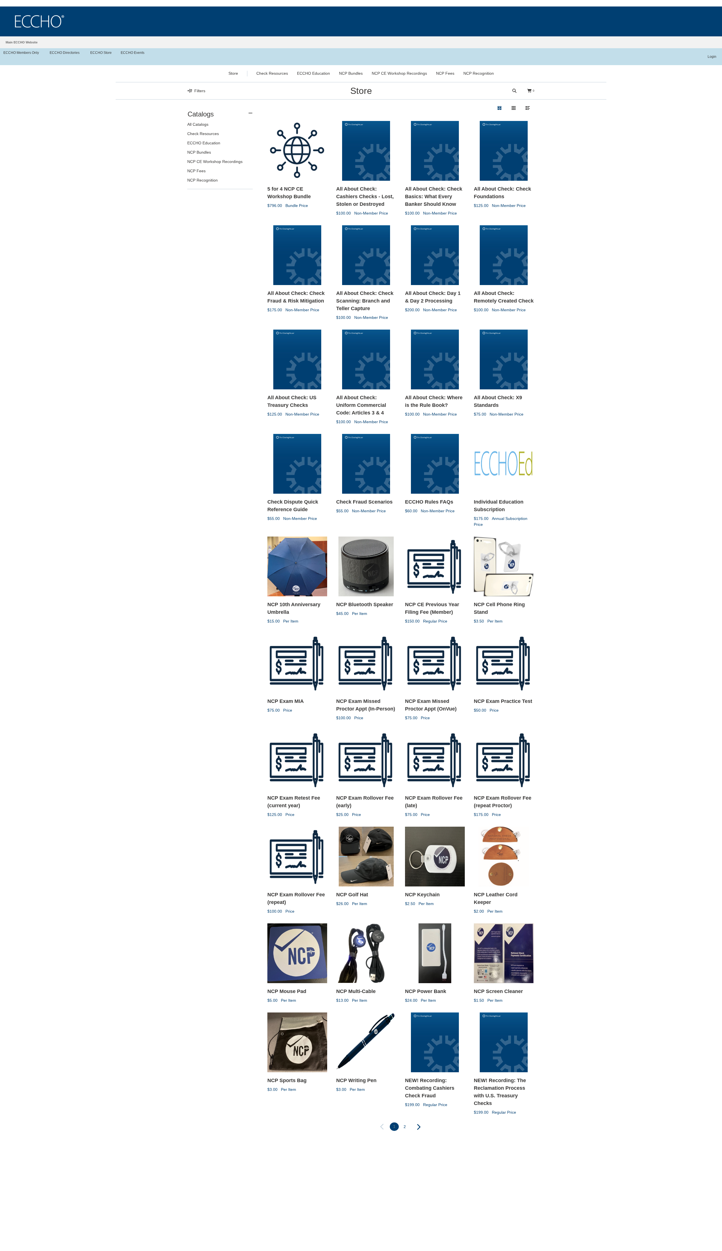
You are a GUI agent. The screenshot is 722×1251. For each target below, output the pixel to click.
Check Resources (203, 133)
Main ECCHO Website (22, 42)
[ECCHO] (39, 21)
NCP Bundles (199, 152)
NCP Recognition (202, 180)
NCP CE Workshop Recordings (215, 161)
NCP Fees (196, 171)
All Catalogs (197, 124)
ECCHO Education (203, 143)
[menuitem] (220, 147)
